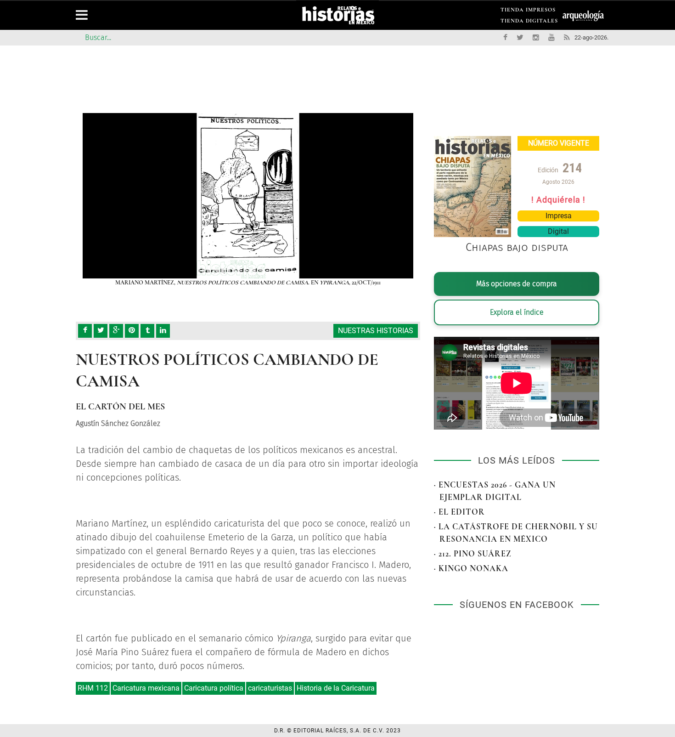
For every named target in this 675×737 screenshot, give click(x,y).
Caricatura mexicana (146, 688)
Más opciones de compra (516, 283)
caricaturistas (270, 688)
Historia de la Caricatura (336, 688)
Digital (558, 231)
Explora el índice (517, 312)
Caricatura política (213, 688)
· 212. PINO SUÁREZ (473, 554)
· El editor (459, 512)
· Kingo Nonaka (471, 568)
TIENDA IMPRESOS (528, 11)
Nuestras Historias (375, 330)
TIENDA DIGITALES (529, 22)
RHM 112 (93, 688)
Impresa (559, 215)
